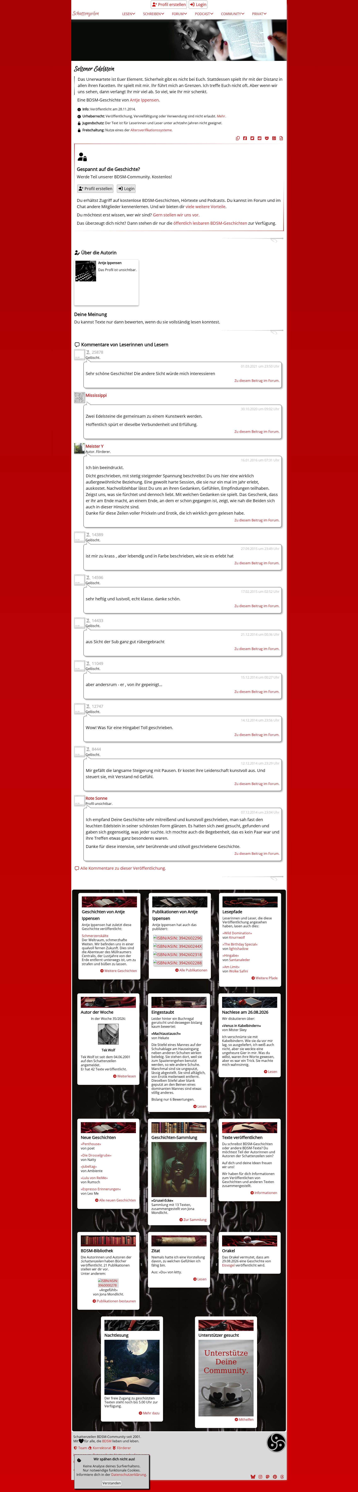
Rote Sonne (96, 798)
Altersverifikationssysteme (151, 130)
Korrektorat (101, 1448)
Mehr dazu (151, 1413)
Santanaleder (239, 960)
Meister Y (94, 446)
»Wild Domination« (237, 933)
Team (82, 1448)
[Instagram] (260, 1477)
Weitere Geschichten (120, 971)
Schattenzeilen (86, 14)
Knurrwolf (237, 937)
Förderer (123, 1448)
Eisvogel (228, 1265)
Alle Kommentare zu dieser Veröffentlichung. (122, 868)
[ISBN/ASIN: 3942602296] (177, 938)
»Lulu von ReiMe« (94, 1178)
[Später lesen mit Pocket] (266, 138)
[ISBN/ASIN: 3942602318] (177, 954)
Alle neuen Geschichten (117, 1200)
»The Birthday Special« (240, 944)
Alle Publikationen (193, 970)
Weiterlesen (126, 1076)
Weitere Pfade (267, 978)
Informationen (266, 1192)
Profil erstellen (171, 4)
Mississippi (96, 395)
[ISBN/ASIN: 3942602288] (177, 963)
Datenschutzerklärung (128, 1474)
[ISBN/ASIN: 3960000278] (108, 1285)
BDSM (106, 1441)
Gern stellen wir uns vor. (176, 215)
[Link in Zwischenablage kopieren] (237, 138)
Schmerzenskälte (95, 936)
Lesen (202, 1106)
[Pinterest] (274, 1477)
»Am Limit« (231, 967)
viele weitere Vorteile (205, 206)
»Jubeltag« (89, 1166)
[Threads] (281, 1477)
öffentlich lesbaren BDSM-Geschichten (210, 223)
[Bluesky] (252, 1477)
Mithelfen (246, 1419)
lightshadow (238, 948)
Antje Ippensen (144, 100)
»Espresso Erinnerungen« (101, 1189)
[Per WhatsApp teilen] (273, 138)
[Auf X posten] (252, 138)
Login (200, 4)
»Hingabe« (231, 955)
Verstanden (112, 1483)
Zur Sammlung (195, 1219)
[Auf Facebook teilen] (244, 138)
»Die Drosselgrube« (96, 1155)
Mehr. (221, 116)
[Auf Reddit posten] (259, 138)
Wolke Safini (238, 971)
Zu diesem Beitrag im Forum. (257, 380)
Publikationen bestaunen (116, 1301)
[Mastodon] (267, 1477)
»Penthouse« (91, 1144)
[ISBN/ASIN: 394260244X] (177, 946)
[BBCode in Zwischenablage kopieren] (281, 138)
